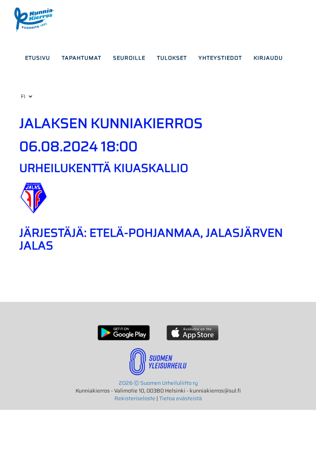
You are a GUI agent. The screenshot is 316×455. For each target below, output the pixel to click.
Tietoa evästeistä (180, 398)
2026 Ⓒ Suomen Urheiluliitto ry (158, 383)
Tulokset (172, 58)
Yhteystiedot (220, 58)
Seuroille (129, 58)
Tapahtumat (81, 58)
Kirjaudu (268, 58)
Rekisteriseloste (134, 398)
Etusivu (37, 58)
